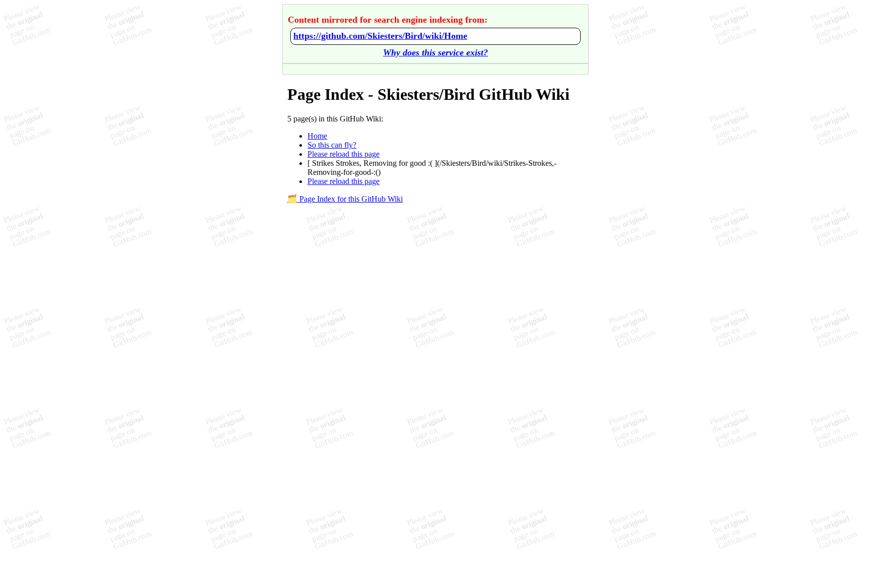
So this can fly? (331, 145)
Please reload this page (343, 154)
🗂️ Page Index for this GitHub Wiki (345, 199)
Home (317, 136)
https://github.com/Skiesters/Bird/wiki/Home (380, 36)
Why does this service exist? (435, 52)
